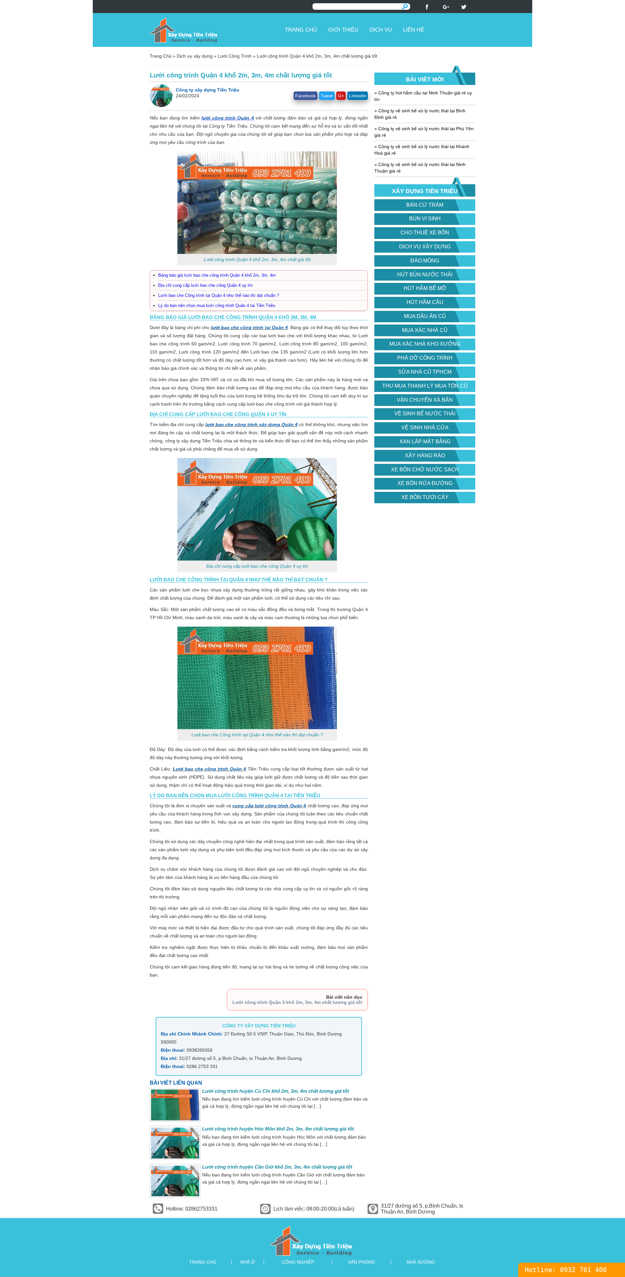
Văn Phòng (361, 1262)
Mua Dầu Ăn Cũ (425, 316)
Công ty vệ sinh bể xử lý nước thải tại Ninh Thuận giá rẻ (419, 168)
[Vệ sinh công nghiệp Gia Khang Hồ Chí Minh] (312, 1240)
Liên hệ (413, 30)
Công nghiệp (298, 1262)
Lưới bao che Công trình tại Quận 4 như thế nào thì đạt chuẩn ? (218, 295)
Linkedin (357, 95)
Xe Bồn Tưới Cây (425, 497)
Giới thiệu (343, 30)
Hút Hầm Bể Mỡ (425, 288)
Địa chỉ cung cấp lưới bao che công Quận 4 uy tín (205, 285)
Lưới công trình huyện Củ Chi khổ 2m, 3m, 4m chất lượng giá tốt (275, 1091)
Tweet (327, 95)
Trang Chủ (161, 56)
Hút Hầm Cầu (425, 302)
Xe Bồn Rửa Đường (424, 483)
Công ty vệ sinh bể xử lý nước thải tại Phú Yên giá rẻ (424, 132)
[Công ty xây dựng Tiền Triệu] (215, 30)
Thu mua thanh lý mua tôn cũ (425, 386)
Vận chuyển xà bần (425, 400)
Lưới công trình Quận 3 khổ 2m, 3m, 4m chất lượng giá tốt (297, 1002)
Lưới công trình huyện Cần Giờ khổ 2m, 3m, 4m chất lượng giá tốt (277, 1167)
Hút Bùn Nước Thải (424, 274)
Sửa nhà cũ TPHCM (424, 372)
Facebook (305, 95)
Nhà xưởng (421, 1262)
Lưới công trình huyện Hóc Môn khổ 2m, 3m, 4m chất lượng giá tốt (278, 1128)
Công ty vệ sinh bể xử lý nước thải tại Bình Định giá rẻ (419, 114)
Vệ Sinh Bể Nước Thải (424, 413)
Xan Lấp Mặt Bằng (425, 441)
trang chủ (202, 1262)
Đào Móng (424, 260)
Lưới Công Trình (235, 56)
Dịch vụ (380, 30)
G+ (341, 95)
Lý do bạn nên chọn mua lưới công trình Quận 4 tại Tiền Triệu (216, 305)
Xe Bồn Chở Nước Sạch (425, 469)
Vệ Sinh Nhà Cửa (425, 427)
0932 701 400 (583, 1270)
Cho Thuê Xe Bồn (424, 232)
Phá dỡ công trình (424, 358)
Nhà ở (247, 1262)
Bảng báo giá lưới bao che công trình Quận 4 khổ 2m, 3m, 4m (217, 275)
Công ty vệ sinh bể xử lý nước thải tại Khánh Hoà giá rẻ (421, 150)
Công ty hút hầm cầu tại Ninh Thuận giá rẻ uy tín (423, 96)
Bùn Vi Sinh (425, 218)
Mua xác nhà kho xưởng (424, 344)
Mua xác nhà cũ (425, 330)
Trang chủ (301, 30)
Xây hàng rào (425, 455)
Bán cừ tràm (424, 205)
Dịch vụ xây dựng (195, 56)
